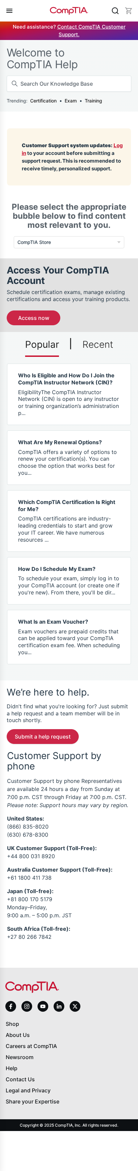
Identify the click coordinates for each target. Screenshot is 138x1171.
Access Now (33, 318)
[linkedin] (59, 1006)
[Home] (69, 11)
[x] (75, 1006)
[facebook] (10, 1006)
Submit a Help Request (43, 736)
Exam (71, 100)
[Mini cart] (129, 10)
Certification (43, 100)
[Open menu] (9, 11)
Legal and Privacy (28, 1090)
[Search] (115, 10)
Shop (12, 1023)
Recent (97, 344)
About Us (18, 1035)
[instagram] (26, 1006)
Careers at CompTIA (31, 1046)
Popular (42, 344)
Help (11, 1068)
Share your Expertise (32, 1101)
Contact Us (20, 1079)
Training (93, 100)
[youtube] (43, 1006)
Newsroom (19, 1057)
